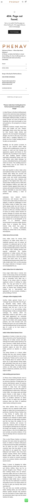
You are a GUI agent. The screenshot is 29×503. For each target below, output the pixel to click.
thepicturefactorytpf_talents (9, 81)
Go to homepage (14, 32)
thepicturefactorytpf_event (8, 82)
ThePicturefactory (17, 73)
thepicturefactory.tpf (7, 84)
